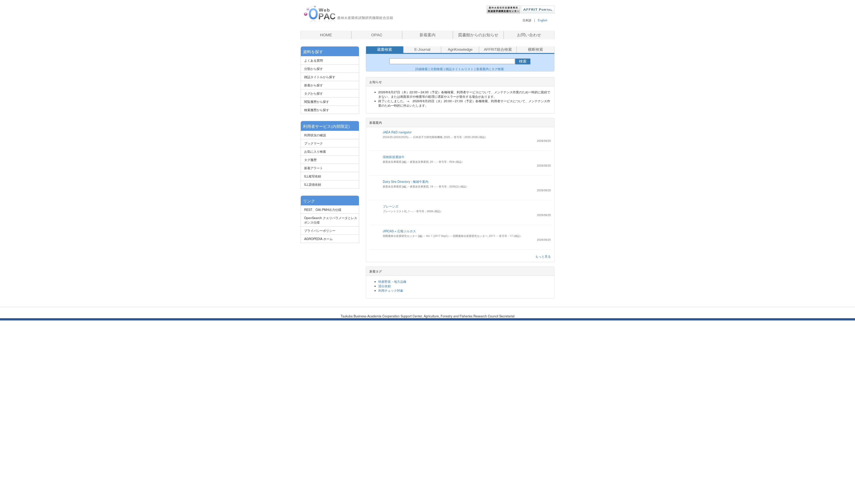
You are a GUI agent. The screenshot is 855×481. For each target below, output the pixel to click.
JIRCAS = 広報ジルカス (399, 231)
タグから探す (313, 93)
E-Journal (422, 49)
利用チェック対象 (390, 290)
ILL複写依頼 (312, 176)
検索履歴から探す (316, 110)
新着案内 (427, 35)
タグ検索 (498, 69)
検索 (523, 61)
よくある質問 (313, 60)
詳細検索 (421, 69)
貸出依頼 (384, 286)
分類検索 (436, 69)
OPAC (376, 35)
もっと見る (543, 256)
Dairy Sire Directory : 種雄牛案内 (405, 181)
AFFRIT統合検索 (498, 49)
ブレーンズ (390, 206)
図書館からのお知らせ (478, 35)
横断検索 (535, 49)
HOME (326, 35)
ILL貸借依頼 (312, 184)
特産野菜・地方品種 (392, 281)
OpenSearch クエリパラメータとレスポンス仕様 (330, 220)
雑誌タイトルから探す (319, 77)
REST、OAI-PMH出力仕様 (322, 209)
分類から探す (313, 68)
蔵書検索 (384, 49)
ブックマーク (313, 143)
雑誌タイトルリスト (459, 69)
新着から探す (313, 85)
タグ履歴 (310, 159)
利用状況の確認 (315, 135)
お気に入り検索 (315, 151)
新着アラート (313, 168)
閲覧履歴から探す (316, 101)
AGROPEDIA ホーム (318, 238)
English (542, 20)
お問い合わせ (529, 35)
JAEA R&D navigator (397, 132)
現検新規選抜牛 (394, 157)
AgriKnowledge (460, 49)
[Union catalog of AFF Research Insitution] (348, 14)
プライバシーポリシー (319, 230)
